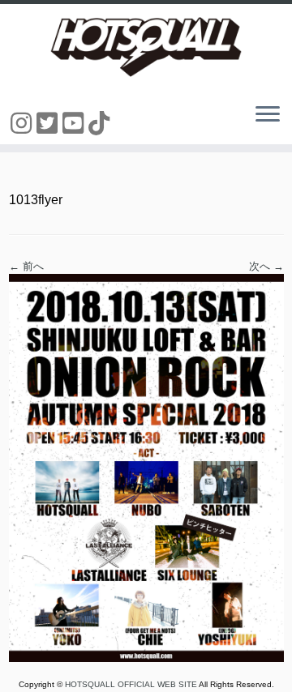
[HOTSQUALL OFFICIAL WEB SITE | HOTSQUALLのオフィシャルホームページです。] (146, 47)
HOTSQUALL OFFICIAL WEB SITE (132, 684)
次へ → (266, 266)
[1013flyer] (146, 467)
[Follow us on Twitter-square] (49, 123)
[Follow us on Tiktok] (101, 123)
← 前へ (26, 266)
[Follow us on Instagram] (23, 123)
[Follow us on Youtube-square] (75, 123)
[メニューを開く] (268, 115)
